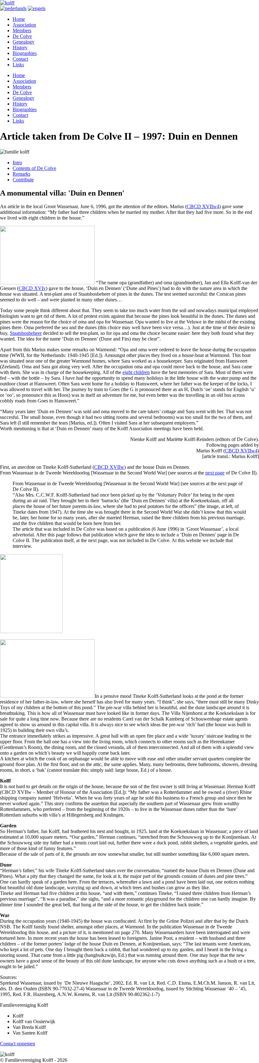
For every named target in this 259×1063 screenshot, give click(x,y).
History (20, 47)
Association (24, 24)
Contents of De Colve (34, 168)
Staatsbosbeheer (26, 333)
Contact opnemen (17, 1043)
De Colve (22, 36)
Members (22, 30)
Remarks (21, 174)
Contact (20, 59)
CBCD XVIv (32, 288)
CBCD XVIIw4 (203, 206)
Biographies (25, 53)
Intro (17, 162)
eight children (136, 372)
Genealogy (23, 42)
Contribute (23, 179)
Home (19, 19)
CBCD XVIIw (109, 467)
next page (215, 472)
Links (18, 64)
